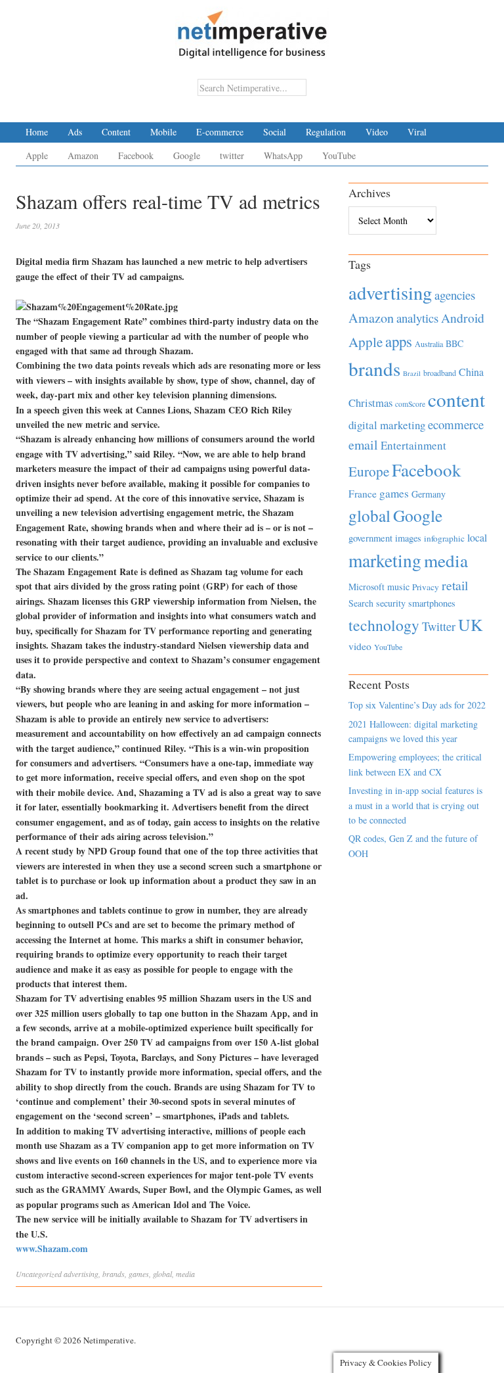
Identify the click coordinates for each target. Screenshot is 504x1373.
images (408, 538)
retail (455, 585)
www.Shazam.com (52, 1248)
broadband (439, 372)
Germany (428, 494)
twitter (232, 155)
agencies (454, 295)
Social (274, 132)
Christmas (370, 402)
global (162, 1273)
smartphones (431, 603)
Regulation (326, 132)
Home (37, 132)
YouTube (339, 155)
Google (186, 155)
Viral (417, 132)
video (359, 646)
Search (360, 603)
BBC (454, 343)
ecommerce (456, 424)
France (362, 493)
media (185, 1273)
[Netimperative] (252, 29)
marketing (384, 560)
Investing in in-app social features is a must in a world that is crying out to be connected (415, 805)
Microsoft (366, 586)
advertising (81, 1273)
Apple (37, 155)
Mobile (163, 132)
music (398, 586)
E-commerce (219, 132)
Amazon (83, 155)
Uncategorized (39, 1273)
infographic (444, 538)
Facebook (136, 155)
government (370, 538)
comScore (410, 404)
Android (462, 318)
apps (398, 341)
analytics (417, 318)
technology (383, 625)
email (363, 445)
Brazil (412, 373)
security (391, 603)
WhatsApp (283, 155)
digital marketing (386, 424)
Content (116, 132)
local (477, 537)
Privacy (425, 587)
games (139, 1273)
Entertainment (413, 445)
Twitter (438, 626)
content (456, 399)
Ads (75, 132)
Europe (368, 471)
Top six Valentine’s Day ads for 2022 (417, 705)
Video (377, 132)
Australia (429, 343)
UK (470, 624)
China (471, 372)
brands (113, 1273)
